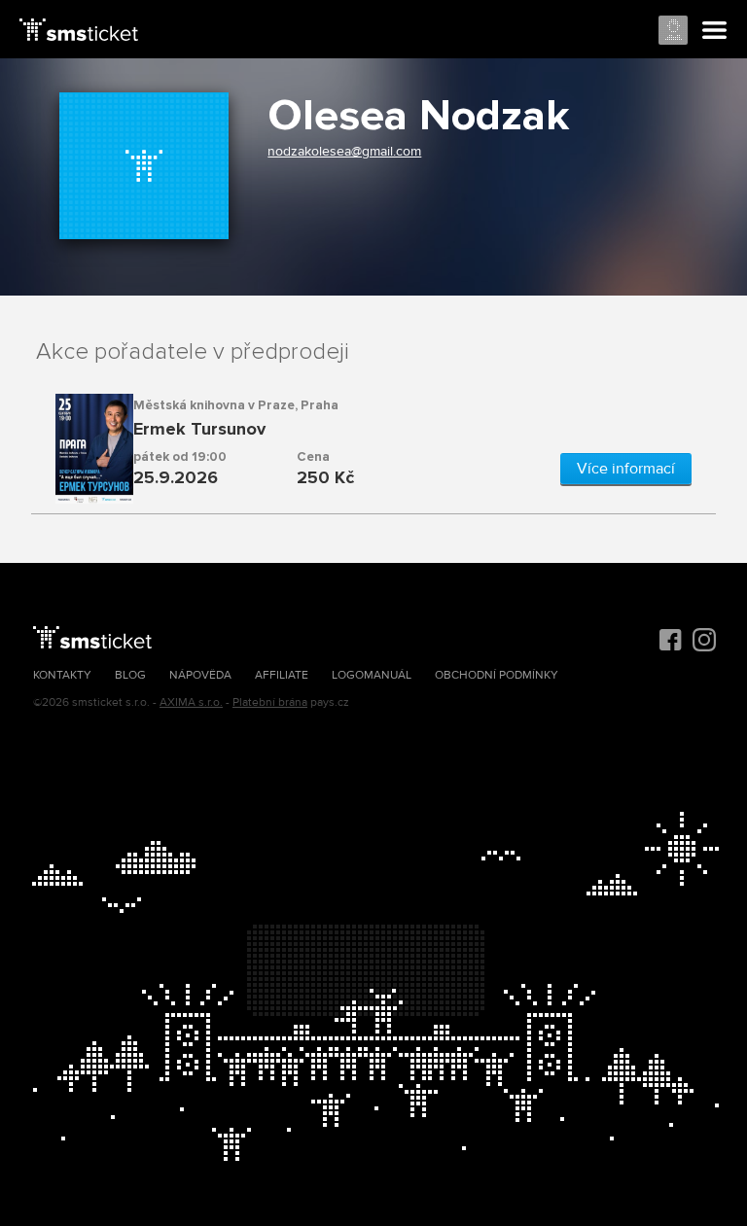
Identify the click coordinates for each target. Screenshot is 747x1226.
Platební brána (269, 702)
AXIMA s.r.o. (191, 702)
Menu (715, 31)
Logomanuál (371, 675)
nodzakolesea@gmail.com (344, 151)
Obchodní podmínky (496, 675)
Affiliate (281, 675)
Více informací (626, 468)
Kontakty (62, 675)
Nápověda (200, 675)
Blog (130, 675)
